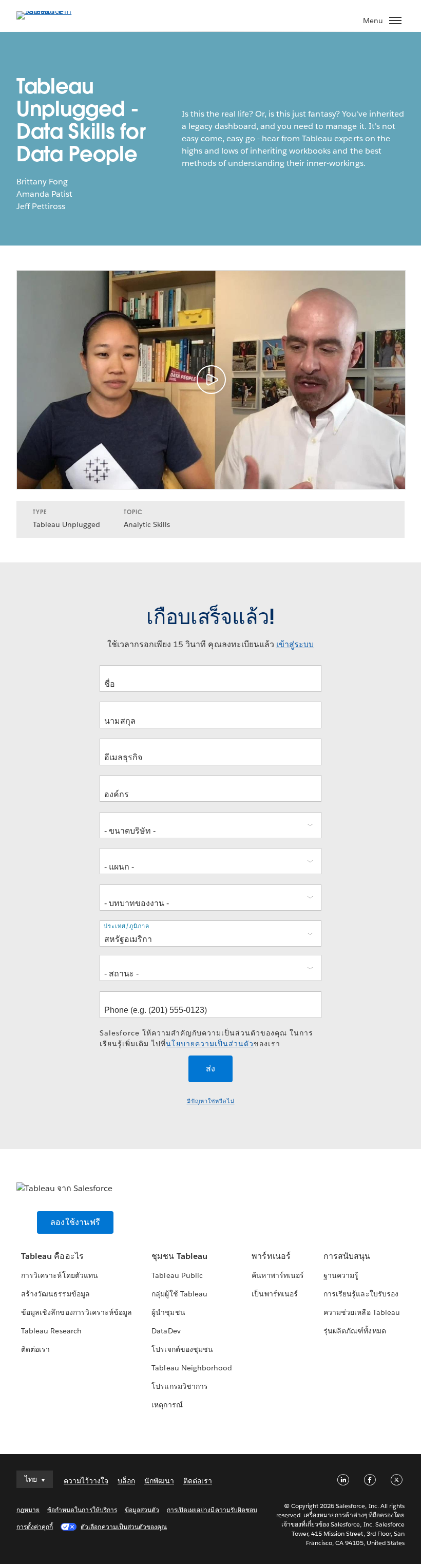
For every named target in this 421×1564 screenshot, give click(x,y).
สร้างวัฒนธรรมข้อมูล (55, 1293)
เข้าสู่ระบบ (295, 644)
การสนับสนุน (346, 1256)
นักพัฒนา (159, 1480)
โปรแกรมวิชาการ (179, 1386)
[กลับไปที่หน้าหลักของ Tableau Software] (52, 11)
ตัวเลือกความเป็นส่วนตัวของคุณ (124, 1526)
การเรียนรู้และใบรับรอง (360, 1293)
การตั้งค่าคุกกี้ (34, 1526)
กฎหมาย (28, 1509)
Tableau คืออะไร (52, 1256)
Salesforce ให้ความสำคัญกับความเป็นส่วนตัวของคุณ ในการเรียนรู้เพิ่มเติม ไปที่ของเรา (206, 1038)
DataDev (165, 1330)
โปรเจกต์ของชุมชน (182, 1349)
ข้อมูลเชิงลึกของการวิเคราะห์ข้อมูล (76, 1312)
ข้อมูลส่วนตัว (142, 1509)
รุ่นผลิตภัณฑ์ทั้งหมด (354, 1330)
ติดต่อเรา (35, 1349)
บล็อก (126, 1480)
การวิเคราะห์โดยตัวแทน (59, 1275)
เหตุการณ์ (166, 1404)
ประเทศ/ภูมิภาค (126, 926)
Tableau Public (176, 1275)
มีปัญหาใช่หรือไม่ (211, 1101)
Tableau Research (51, 1330)
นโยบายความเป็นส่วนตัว (210, 1043)
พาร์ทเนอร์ (271, 1256)
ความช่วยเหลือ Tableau (361, 1312)
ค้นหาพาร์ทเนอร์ (277, 1275)
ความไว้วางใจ (86, 1480)
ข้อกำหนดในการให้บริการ (82, 1509)
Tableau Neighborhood (191, 1367)
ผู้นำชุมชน (168, 1312)
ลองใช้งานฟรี (75, 1222)
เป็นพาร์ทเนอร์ (274, 1293)
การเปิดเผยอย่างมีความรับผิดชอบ (212, 1509)
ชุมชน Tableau (179, 1256)
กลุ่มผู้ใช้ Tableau (179, 1293)
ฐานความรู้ (340, 1275)
